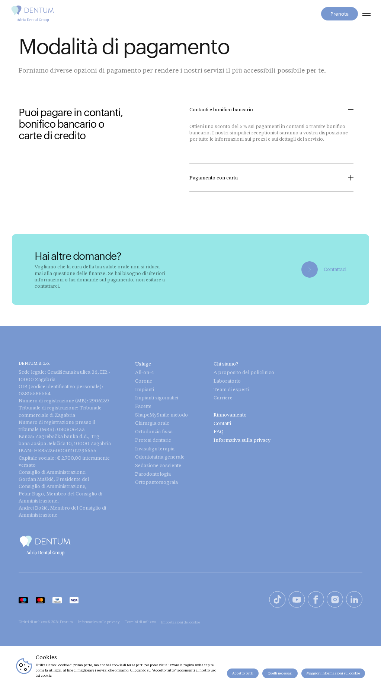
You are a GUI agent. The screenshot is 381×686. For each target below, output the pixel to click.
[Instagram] (335, 600)
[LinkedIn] (354, 600)
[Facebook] (316, 600)
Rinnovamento (230, 415)
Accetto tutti (242, 673)
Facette (143, 406)
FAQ (219, 431)
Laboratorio (227, 381)
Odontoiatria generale (160, 457)
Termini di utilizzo (140, 621)
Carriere (223, 398)
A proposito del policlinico (244, 372)
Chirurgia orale (152, 423)
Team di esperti (231, 389)
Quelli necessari (280, 673)
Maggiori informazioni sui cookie (333, 673)
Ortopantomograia (156, 482)
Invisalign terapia (155, 449)
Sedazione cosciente (158, 465)
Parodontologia (153, 474)
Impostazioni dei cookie (180, 622)
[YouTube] (296, 600)
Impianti (144, 389)
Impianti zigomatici (156, 398)
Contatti (222, 423)
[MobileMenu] (366, 13)
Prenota (339, 13)
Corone (143, 381)
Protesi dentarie (153, 440)
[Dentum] (32, 13)
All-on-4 (144, 372)
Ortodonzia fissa (154, 431)
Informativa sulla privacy (242, 440)
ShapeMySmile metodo (161, 415)
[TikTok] (277, 600)
